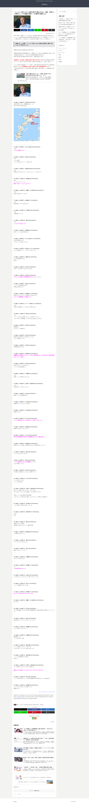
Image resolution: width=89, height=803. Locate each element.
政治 (15, 704)
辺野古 (42, 704)
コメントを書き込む (34, 790)
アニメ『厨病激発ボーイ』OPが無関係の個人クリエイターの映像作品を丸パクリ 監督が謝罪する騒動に (67, 34)
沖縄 (34, 704)
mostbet (19, 696)
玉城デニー (38, 704)
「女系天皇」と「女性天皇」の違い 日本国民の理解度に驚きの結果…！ (67, 19)
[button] (51, 30)
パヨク (23, 704)
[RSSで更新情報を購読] (35, 718)
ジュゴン (19, 704)
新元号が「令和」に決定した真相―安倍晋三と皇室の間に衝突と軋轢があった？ (67, 23)
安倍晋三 (31, 704)
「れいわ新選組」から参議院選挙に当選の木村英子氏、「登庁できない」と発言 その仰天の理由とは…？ (67, 39)
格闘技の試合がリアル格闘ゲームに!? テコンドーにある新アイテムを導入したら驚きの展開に (67, 28)
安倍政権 (27, 704)
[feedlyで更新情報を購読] (33, 718)
